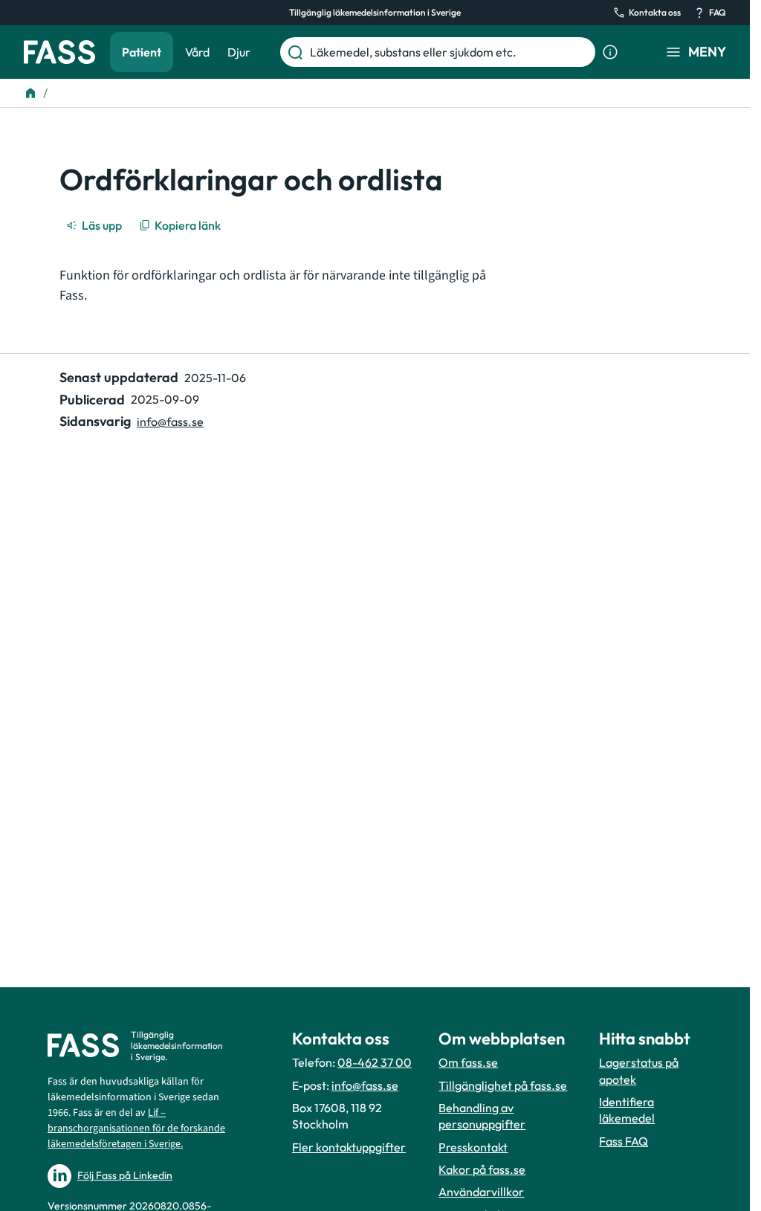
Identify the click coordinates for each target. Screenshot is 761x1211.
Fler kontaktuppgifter (349, 1147)
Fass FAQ (623, 1141)
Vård (197, 52)
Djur (238, 52)
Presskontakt (473, 1147)
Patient (141, 52)
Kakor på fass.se (481, 1169)
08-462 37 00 (374, 1062)
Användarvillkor (481, 1191)
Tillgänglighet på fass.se (502, 1085)
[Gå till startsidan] (59, 52)
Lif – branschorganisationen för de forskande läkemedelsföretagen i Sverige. (136, 1128)
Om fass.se (468, 1062)
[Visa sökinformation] (610, 52)
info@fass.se (170, 421)
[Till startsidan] (30, 93)
